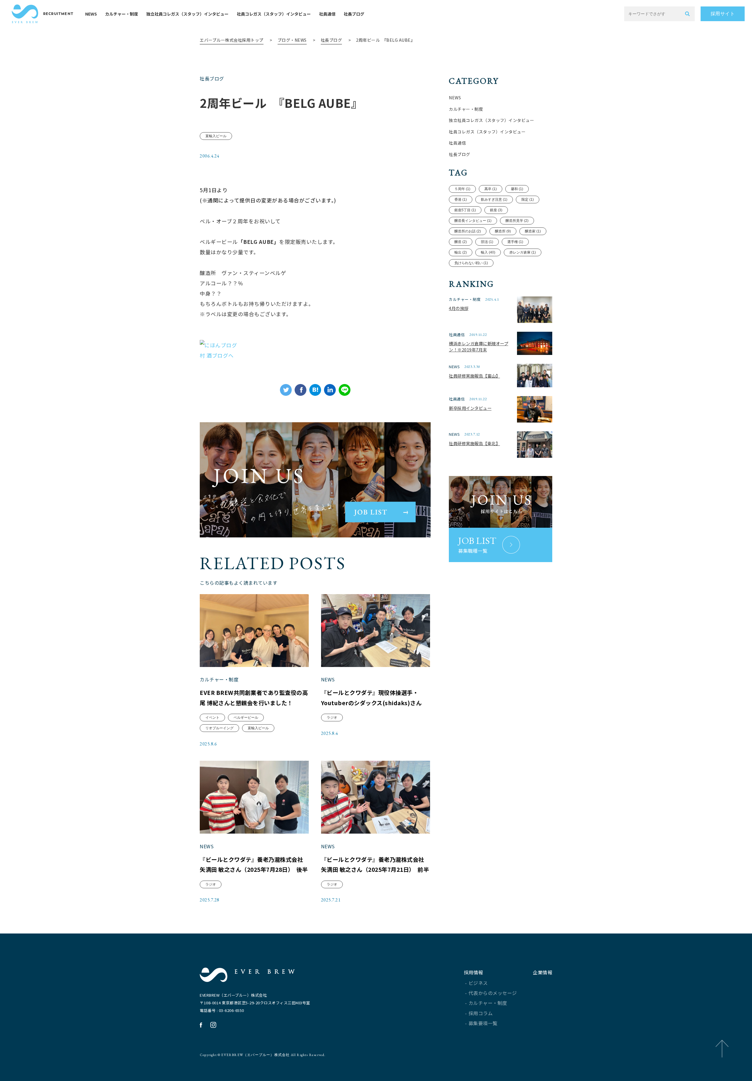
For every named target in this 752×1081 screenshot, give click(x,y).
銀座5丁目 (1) (465, 210)
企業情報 (542, 972)
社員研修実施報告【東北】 (474, 443)
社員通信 (327, 14)
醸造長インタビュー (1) (472, 221)
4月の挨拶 (459, 308)
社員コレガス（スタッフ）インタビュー (274, 14)
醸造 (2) (460, 242)
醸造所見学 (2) (517, 221)
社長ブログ (354, 14)
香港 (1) (460, 199)
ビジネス (478, 982)
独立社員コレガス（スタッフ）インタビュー (187, 14)
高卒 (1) (490, 189)
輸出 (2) (460, 252)
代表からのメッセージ (493, 992)
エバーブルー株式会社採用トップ (231, 40)
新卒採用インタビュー (470, 408)
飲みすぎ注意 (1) (494, 199)
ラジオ (332, 717)
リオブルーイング (219, 728)
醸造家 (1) (533, 231)
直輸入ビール (215, 136)
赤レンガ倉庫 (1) (522, 252)
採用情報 (473, 972)
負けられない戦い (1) (471, 263)
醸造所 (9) (503, 231)
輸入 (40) (488, 252)
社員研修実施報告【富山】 (474, 376)
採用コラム (481, 1013)
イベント (212, 717)
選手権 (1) (515, 242)
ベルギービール (246, 717)
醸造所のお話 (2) (467, 231)
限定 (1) (527, 199)
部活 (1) (487, 242)
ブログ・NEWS (292, 40)
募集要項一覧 (483, 1023)
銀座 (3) (496, 210)
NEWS (91, 14)
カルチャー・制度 (121, 14)
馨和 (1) (517, 189)
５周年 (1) (462, 189)
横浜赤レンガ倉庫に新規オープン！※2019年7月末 (478, 346)
